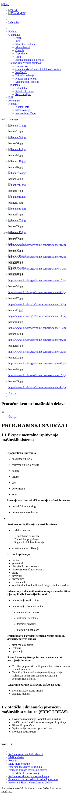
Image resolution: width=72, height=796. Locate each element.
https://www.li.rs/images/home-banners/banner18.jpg (37, 375)
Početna (12, 393)
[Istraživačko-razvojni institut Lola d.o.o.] (5, 4)
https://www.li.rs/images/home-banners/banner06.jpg (37, 256)
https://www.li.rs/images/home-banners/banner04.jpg (37, 292)
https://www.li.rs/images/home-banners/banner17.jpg (37, 304)
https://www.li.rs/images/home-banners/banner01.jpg (37, 244)
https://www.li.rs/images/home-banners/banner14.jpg (37, 268)
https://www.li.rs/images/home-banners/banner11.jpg (37, 316)
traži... (4, 119)
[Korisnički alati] (2, 412)
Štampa (12, 417)
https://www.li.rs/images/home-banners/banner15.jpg (37, 351)
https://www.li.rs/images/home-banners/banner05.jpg (37, 339)
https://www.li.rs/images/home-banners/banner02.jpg (37, 363)
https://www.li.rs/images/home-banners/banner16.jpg (37, 280)
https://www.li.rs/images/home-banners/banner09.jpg (37, 387)
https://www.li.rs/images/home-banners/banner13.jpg (37, 327)
